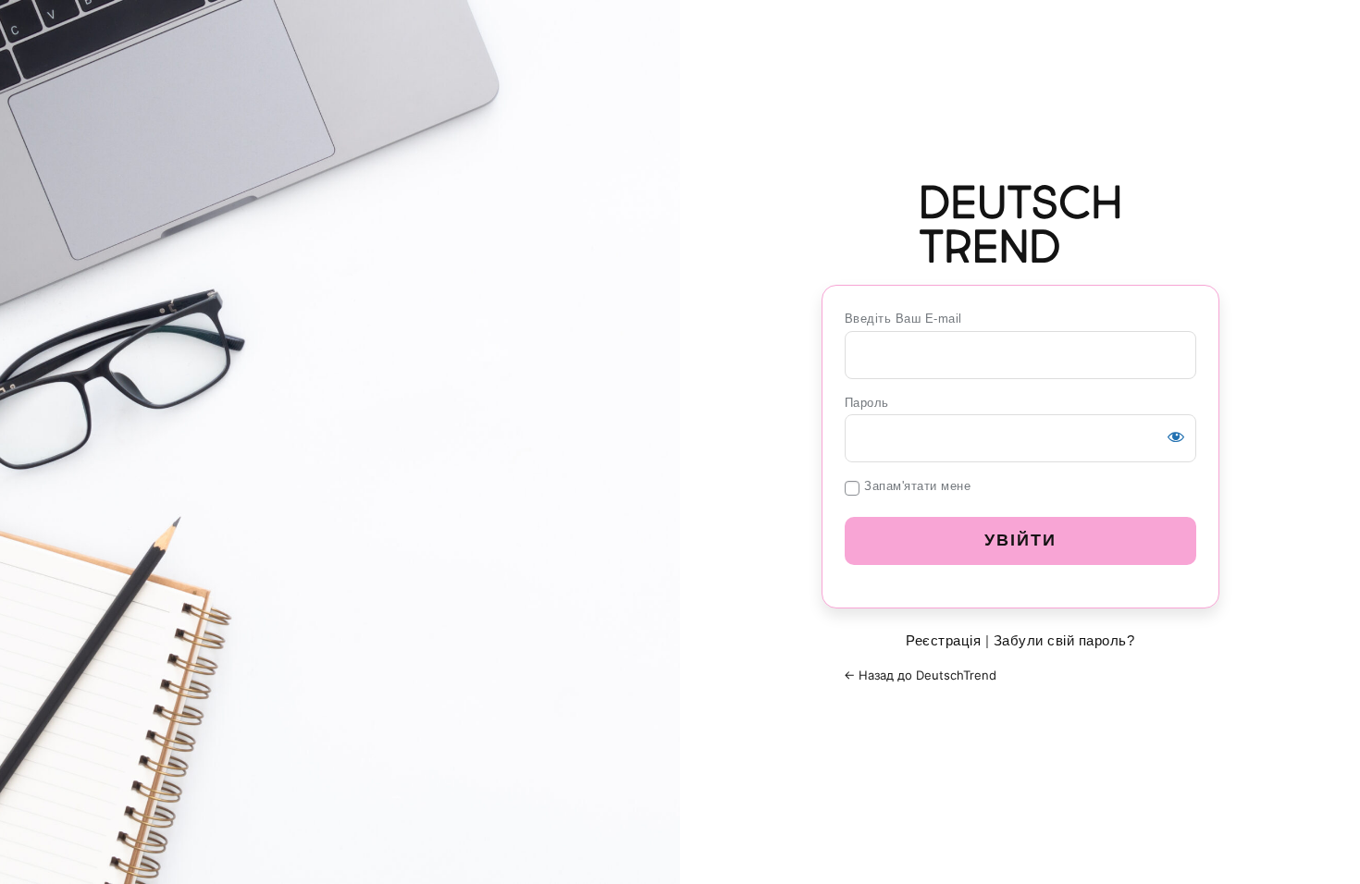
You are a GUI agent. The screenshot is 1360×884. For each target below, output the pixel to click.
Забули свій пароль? (1064, 640)
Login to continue (1020, 224)
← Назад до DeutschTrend (920, 675)
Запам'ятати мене (917, 486)
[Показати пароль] (1176, 436)
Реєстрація (943, 640)
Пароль (867, 403)
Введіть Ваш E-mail (903, 318)
